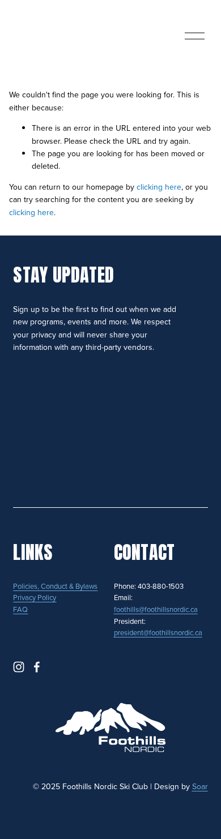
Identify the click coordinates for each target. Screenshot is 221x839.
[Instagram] (18, 667)
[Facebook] (36, 667)
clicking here (159, 186)
